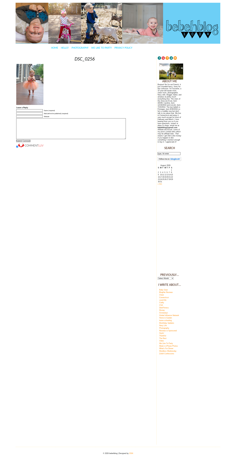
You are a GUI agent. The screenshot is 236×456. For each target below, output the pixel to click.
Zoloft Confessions (166, 354)
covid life (162, 300)
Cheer (161, 295)
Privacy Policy (123, 48)
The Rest (162, 338)
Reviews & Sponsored (168, 331)
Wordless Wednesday (167, 351)
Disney (162, 310)
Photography (80, 48)
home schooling (165, 320)
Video (161, 341)
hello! (65, 48)
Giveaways (163, 313)
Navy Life (163, 325)
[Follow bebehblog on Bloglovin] (169, 160)
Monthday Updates (166, 323)
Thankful (162, 336)
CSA (161, 305)
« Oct (160, 184)
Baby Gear (163, 290)
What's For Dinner (166, 348)
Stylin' (161, 333)
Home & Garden (165, 318)
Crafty (161, 302)
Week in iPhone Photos (168, 346)
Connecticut (164, 297)
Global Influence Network (169, 315)
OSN (131, 453)
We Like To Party (101, 48)
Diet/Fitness (164, 308)
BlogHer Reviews (166, 292)
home (54, 48)
